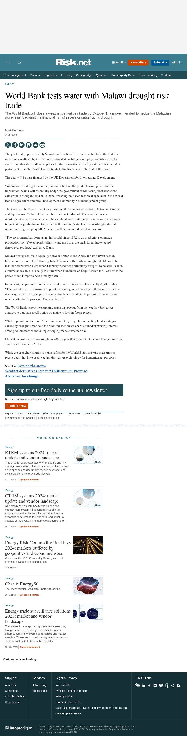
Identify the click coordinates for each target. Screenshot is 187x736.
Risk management (15, 75)
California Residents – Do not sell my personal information (91, 708)
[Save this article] (29, 145)
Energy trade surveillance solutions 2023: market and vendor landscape (38, 615)
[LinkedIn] (22, 145)
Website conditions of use (71, 691)
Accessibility (62, 685)
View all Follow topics (137, 685)
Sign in (177, 63)
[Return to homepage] (73, 65)
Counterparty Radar (123, 75)
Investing (66, 75)
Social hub (172, 685)
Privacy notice (63, 696)
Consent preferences (68, 713)
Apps (167, 685)
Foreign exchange (48, 418)
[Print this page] (42, 145)
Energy (9, 84)
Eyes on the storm (32, 366)
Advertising (39, 685)
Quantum (101, 75)
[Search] (19, 63)
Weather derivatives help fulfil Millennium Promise (46, 371)
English (121, 63)
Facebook (149, 685)
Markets (35, 75)
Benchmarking (148, 75)
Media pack (40, 691)
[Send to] (35, 145)
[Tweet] (8, 145)
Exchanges (73, 413)
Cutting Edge (84, 75)
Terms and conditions (68, 702)
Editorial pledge (14, 696)
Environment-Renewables (20, 418)
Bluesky (161, 685)
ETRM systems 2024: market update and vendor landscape (32, 455)
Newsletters (138, 62)
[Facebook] (15, 145)
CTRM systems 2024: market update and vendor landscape (32, 498)
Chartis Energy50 (21, 583)
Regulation (50, 75)
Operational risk (92, 413)
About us (10, 685)
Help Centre (12, 702)
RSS (178, 685)
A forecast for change (22, 376)
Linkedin (143, 685)
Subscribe (160, 62)
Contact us (11, 691)
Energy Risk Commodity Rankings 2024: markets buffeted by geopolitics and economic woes (38, 547)
